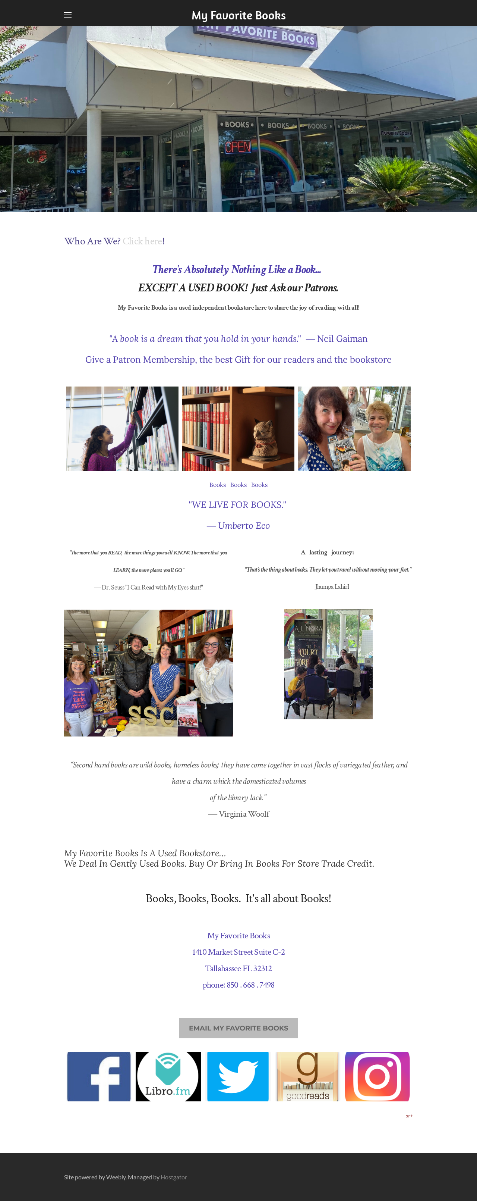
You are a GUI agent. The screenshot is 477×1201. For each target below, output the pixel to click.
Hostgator (174, 1176)
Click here (142, 241)
